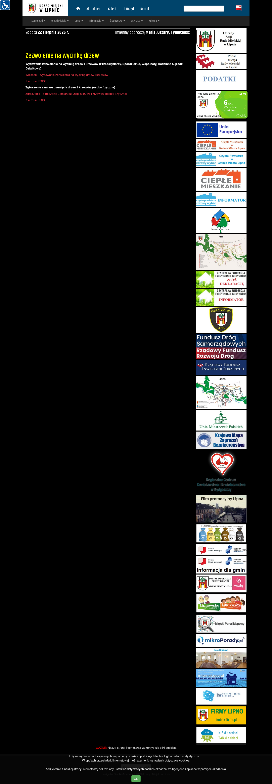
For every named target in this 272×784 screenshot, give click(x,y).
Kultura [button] (153, 20)
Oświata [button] (136, 20)
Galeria (112, 9)
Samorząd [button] (37, 20)
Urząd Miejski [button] (59, 20)
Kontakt (145, 9)
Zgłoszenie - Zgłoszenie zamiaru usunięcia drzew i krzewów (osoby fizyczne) (76, 93)
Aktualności (94, 9)
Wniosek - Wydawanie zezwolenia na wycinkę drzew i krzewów (66, 74)
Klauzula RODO (36, 81)
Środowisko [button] (116, 20)
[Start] (78, 9)
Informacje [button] (95, 20)
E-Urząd (129, 9)
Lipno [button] (78, 20)
